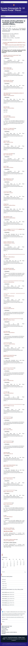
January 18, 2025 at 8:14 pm (9, 295)
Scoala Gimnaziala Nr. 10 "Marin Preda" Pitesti (13, 9)
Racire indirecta (6, 67)
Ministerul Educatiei (5, 627)
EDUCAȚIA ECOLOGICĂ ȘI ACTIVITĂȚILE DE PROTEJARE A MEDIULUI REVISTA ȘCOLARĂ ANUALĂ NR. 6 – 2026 (13, 614)
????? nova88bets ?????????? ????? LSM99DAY (13, 229)
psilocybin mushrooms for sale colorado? (11, 55)
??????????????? (7, 417)
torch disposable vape (8, 268)
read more (5, 141)
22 (10, 564)
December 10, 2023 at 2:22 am (9, 117)
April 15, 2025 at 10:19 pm (8, 442)
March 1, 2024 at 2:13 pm (8, 142)
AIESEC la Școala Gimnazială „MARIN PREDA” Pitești (15, 44)
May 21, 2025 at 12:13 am (8, 491)
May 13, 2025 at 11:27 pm (8, 466)
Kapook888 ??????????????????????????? (12, 318)
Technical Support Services (20, 643)
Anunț (3, 621)
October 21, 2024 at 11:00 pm (9, 230)
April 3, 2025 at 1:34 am (8, 429)
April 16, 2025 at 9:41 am (8, 453)
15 (10, 563)
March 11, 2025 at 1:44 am (8, 369)
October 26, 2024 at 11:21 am (9, 243)
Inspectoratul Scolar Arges (7, 626)
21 (7, 564)
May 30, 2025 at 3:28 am (8, 504)
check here (6, 452)
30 (14, 565)
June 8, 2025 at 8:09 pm (8, 516)
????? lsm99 (6, 115)
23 (14, 564)
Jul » (6, 567)
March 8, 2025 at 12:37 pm (8, 356)
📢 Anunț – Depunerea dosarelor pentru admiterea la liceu (13, 617)
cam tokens (6, 331)
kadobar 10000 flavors (8, 241)
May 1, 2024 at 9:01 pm (8, 154)
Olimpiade (3, 633)
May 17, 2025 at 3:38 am (8, 478)
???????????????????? (8, 477)
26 (23, 564)
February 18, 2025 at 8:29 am (9, 332)
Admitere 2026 (4, 619)
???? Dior (5, 391)
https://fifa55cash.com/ (8, 178)
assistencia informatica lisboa (9, 355)
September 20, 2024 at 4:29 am (9, 217)
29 (10, 565)
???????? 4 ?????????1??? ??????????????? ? (13, 404)
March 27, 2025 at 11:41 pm (9, 405)
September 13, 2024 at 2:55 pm (9, 205)
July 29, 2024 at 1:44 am (8, 192)
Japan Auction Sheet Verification (10, 465)
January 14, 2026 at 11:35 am (9, 529)
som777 (5, 166)
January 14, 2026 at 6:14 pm (9, 540)
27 (3, 565)
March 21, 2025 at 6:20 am (8, 393)
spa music (5, 106)
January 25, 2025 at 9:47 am (9, 308)
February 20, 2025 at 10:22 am (9, 343)
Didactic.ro (4, 631)
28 (7, 565)
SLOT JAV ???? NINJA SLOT (9, 128)
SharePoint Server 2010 (22, 644)
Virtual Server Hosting (9, 644)
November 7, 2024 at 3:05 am (9, 256)
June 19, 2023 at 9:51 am (8, 69)
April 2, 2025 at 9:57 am (8, 418)
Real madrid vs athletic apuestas (10, 539)
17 (17, 563)
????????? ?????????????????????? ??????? (13, 280)
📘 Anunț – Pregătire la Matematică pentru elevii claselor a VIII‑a (14, 611)
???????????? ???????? (8, 367)
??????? (5, 379)
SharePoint (15, 644)
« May (3, 567)
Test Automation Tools (8, 80)
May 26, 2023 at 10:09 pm (8, 56)
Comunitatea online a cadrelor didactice (9, 632)
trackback (20, 46)
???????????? (6, 191)
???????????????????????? (9, 490)
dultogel (5, 204)
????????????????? (8, 441)
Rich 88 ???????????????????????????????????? (14, 254)
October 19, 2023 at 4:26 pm (9, 108)
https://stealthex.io (7, 216)
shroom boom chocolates (8, 153)
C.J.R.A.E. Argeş (5, 629)
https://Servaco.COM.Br (8, 528)
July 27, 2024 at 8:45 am (8, 180)
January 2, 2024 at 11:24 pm (9, 129)
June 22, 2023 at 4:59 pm (8, 81)
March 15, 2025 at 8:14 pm (8, 380)
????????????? (7, 342)
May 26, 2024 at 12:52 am (8, 167)
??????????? (6, 307)
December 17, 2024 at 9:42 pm (9, 269)
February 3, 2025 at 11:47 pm (9, 319)
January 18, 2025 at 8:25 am (9, 282)
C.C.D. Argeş (4, 628)
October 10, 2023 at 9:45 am (9, 95)
